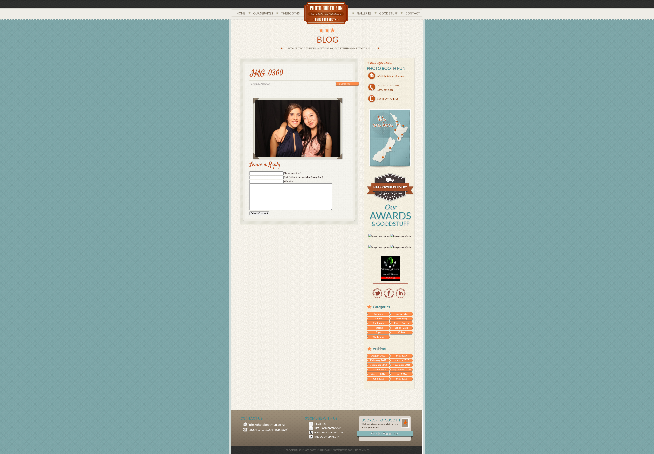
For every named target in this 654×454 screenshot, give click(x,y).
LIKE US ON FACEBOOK (327, 428)
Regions (378, 327)
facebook (389, 293)
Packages (378, 323)
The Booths (290, 13)
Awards (378, 313)
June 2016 (378, 378)
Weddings (378, 336)
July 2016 (401, 374)
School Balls (401, 327)
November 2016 (401, 364)
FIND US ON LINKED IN (326, 436)
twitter (377, 293)
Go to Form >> (384, 433)
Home (241, 13)
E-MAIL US (320, 423)
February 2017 (378, 360)
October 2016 (378, 369)
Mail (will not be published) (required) (303, 177)
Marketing (401, 318)
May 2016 (401, 378)
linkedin (401, 293)
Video (401, 332)
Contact (413, 13)
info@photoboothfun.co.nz (391, 76)
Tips (378, 332)
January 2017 (401, 360)
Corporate (401, 313)
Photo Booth (401, 323)
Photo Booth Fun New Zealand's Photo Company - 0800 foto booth (326, 13)
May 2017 (401, 355)
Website (288, 181)
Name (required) (292, 173)
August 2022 (378, 355)
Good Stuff (388, 13)
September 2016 (401, 369)
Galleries (364, 13)
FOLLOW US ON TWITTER (329, 432)
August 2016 (378, 374)
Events (378, 318)
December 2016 (378, 364)
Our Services (263, 13)
